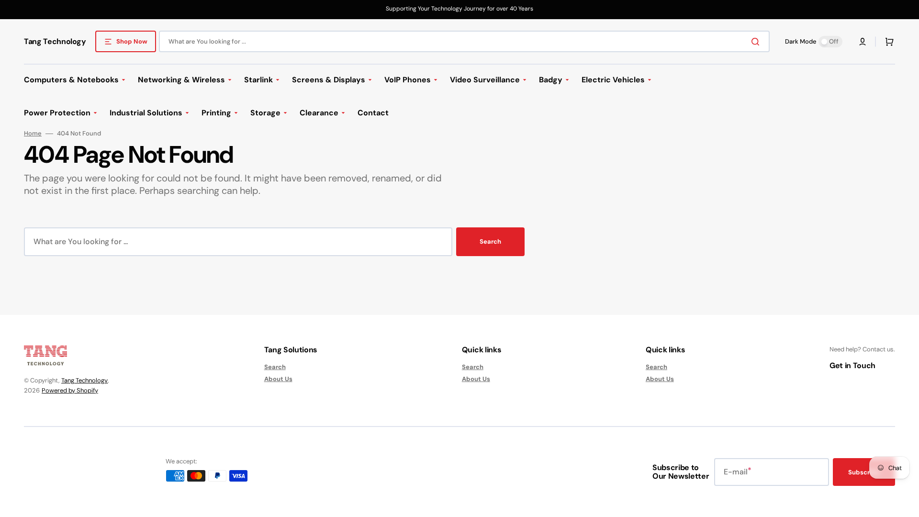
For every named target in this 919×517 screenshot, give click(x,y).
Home (33, 133)
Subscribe (864, 472)
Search (490, 241)
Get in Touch (852, 365)
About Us (278, 379)
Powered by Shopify (70, 390)
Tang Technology (84, 380)
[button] (862, 41)
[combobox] (464, 41)
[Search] (757, 41)
